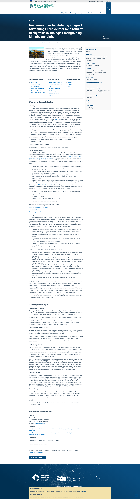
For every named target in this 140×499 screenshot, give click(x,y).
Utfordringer (34, 82)
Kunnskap (94, 13)
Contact (97, 479)
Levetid (51, 95)
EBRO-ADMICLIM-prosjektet (45, 185)
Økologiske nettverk (34, 209)
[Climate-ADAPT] (66, 6)
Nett (101, 13)
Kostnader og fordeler (54, 88)
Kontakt (70, 82)
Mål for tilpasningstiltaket (37, 88)
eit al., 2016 (57, 119)
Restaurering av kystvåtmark (36, 212)
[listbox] (44, 1)
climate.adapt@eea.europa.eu (36, 452)
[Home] (30, 43)
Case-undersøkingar (43, 42)
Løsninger (33, 95)
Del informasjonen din (38, 457)
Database (35, 42)
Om (58, 13)
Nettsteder (70, 84)
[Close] (109, 489)
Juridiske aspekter (53, 91)
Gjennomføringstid (54, 93)
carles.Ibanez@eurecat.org (40, 423)
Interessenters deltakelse (55, 82)
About (96, 476)
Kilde (69, 87)
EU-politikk (64, 13)
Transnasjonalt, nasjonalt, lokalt (79, 13)
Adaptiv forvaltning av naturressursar (38, 207)
